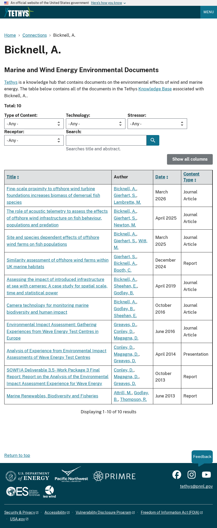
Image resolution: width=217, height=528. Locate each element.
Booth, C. (123, 270)
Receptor (13, 131)
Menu (209, 12)
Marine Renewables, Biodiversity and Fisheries (52, 396)
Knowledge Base (155, 88)
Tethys (10, 82)
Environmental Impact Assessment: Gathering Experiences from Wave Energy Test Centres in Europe (52, 331)
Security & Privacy (19, 512)
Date (160, 176)
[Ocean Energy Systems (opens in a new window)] (23, 492)
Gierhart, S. (125, 195)
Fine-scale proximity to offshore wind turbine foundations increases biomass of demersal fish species (53, 195)
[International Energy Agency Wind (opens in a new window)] (49, 492)
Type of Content (20, 115)
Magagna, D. (126, 338)
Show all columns (189, 159)
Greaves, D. (125, 324)
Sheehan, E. (125, 286)
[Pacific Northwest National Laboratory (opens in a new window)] (69, 476)
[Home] (19, 12)
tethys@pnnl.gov (196, 486)
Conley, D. (124, 331)
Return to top (17, 455)
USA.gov (17, 519)
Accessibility (55, 512)
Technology (77, 115)
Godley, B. (124, 292)
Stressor (136, 115)
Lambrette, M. (127, 202)
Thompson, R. (133, 399)
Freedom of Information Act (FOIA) (170, 512)
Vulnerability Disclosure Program (103, 512)
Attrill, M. (123, 392)
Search (73, 131)
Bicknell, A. (125, 188)
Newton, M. (125, 225)
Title (11, 176)
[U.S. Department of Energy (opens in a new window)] (27, 477)
